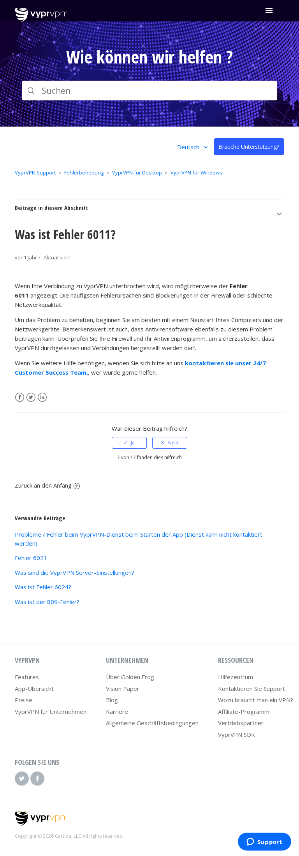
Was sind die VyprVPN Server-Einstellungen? (74, 572)
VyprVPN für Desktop (137, 172)
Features (27, 677)
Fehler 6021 (31, 558)
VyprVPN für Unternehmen (50, 711)
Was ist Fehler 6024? (43, 587)
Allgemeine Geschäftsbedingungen (152, 723)
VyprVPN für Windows (196, 172)
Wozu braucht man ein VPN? (255, 700)
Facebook (20, 397)
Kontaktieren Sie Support (251, 688)
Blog (112, 700)
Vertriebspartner (241, 723)
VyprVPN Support (35, 172)
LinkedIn (42, 397)
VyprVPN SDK (236, 734)
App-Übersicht (34, 688)
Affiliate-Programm (243, 711)
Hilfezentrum (235, 677)
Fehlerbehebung (84, 172)
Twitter (31, 397)
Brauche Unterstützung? (248, 146)
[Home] (41, 20)
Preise (23, 700)
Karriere (117, 711)
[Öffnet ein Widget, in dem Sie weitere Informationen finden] (264, 842)
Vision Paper (122, 688)
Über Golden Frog (130, 677)
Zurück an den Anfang (43, 485)
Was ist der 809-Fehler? (47, 602)
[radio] (129, 443)
